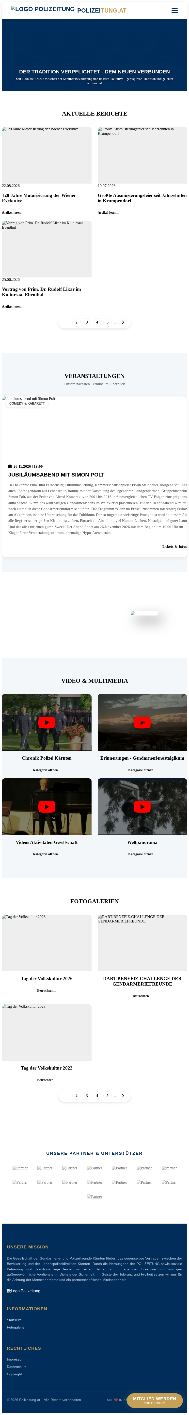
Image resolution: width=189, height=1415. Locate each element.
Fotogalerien (17, 1327)
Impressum (15, 1359)
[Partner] (20, 1168)
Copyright (14, 1374)
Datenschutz (16, 1367)
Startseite (14, 1320)
